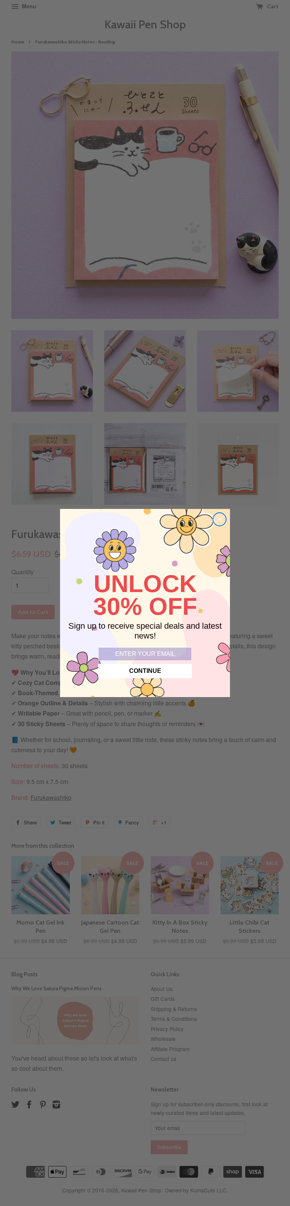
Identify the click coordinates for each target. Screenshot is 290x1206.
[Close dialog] (219, 519)
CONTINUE (145, 671)
